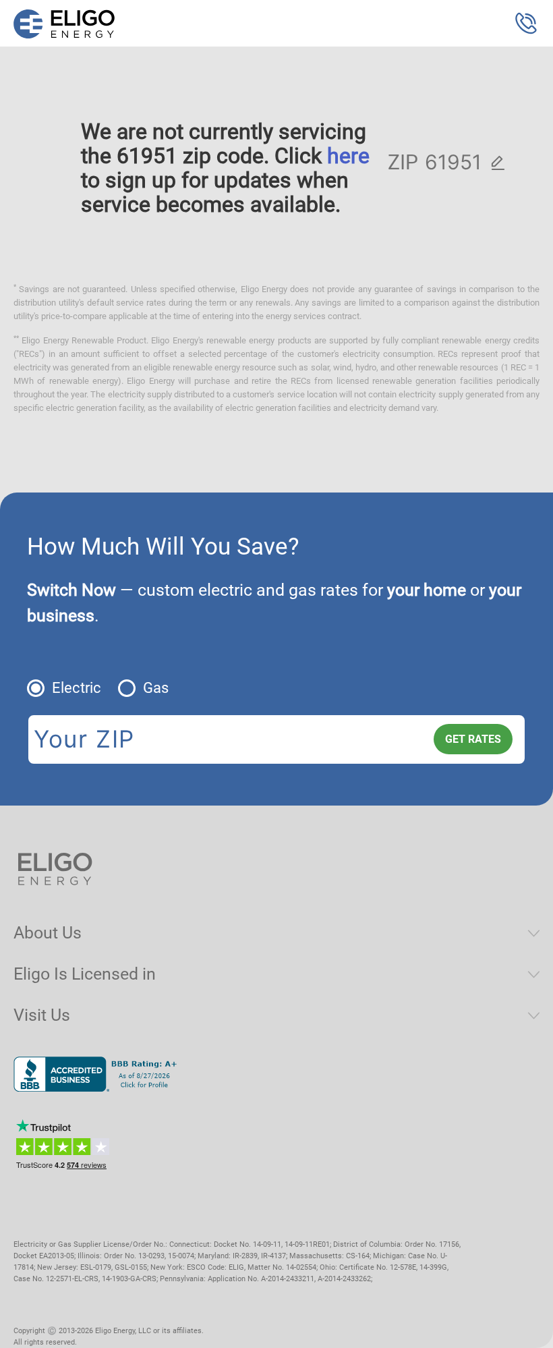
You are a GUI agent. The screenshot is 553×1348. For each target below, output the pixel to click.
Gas (156, 687)
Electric (76, 687)
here (348, 156)
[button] (526, 23)
